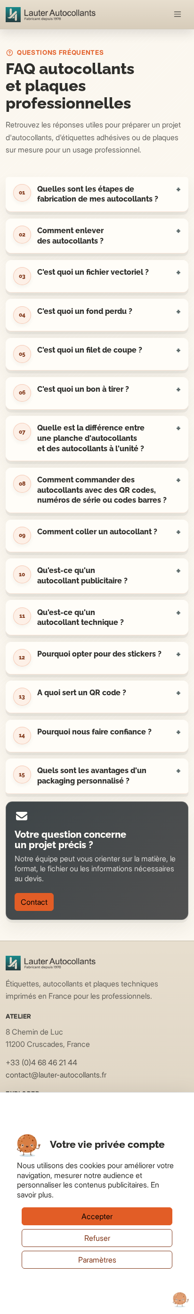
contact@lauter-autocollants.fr (56, 1074)
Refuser (97, 1238)
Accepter (97, 1216)
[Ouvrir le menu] (178, 15)
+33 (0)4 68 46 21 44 (41, 1062)
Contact (34, 902)
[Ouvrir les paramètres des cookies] (180, 1299)
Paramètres (97, 1259)
